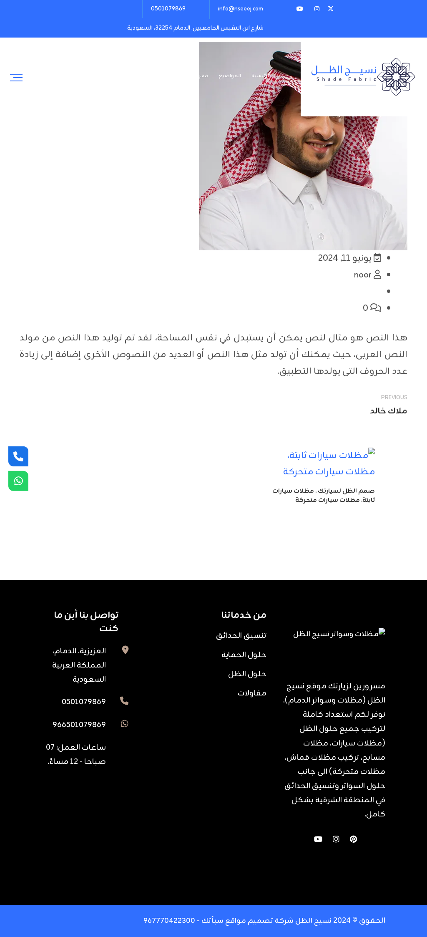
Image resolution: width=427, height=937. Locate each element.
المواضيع (230, 76)
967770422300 (169, 921)
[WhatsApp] (18, 481)
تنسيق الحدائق (241, 636)
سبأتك (212, 921)
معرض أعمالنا (191, 76)
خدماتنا (132, 76)
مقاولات (252, 693)
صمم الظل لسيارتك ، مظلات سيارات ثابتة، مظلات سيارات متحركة (323, 496)
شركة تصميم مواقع (259, 921)
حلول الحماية (243, 655)
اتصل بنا (103, 76)
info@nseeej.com (240, 9)
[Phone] (18, 456)
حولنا (157, 76)
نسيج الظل (313, 921)
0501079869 (168, 9)
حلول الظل (247, 674)
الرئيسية (261, 76)
